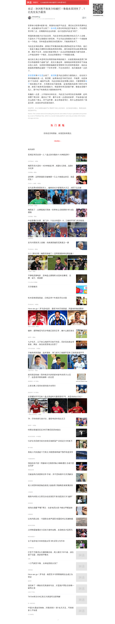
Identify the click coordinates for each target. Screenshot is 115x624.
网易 (29, 2)
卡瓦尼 (40, 75)
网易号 (35, 2)
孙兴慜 (54, 28)
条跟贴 (57, 141)
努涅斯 (54, 75)
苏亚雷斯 (32, 75)
